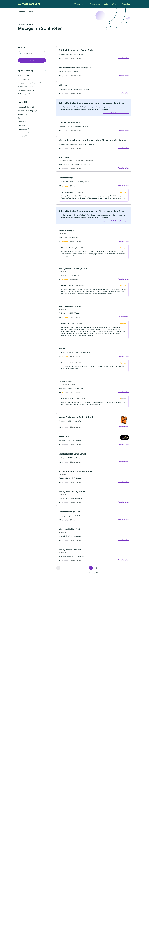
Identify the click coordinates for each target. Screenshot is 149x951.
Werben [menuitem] (115, 4)
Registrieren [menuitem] (126, 4)
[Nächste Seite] (129, 568)
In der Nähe (23, 102)
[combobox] (32, 53)
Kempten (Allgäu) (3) (26, 107)
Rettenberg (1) (23, 133)
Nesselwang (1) (24, 129)
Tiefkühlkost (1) (24, 94)
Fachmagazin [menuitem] (95, 4)
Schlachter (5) (23, 76)
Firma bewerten (123, 58)
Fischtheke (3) (23, 79)
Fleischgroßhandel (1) (26, 90)
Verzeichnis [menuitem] (78, 4)
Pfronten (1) (22, 136)
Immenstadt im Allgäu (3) (27, 111)
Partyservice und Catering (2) (29, 83)
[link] (93, 53)
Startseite (21, 11)
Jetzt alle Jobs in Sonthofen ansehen (116, 113)
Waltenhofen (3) (24, 114)
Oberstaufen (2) (24, 122)
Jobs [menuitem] (106, 4)
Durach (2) (22, 118)
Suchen (32, 60)
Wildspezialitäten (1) (25, 87)
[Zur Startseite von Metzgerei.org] (29, 4)
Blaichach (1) (23, 125)
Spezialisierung (25, 70)
